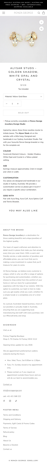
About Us (7, 440)
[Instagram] (10, 400)
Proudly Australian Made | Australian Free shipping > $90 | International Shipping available (23, 5)
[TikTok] (16, 400)
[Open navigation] (3, 13)
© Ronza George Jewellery (23, 460)
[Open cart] (43, 13)
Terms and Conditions (12, 415)
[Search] (39, 13)
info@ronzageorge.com (12, 390)
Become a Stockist (10, 445)
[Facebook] (4, 400)
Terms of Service (10, 428)
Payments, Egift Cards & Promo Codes (19, 423)
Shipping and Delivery (12, 419)
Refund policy (8, 432)
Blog (5, 436)
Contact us (7, 384)
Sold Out (23, 113)
